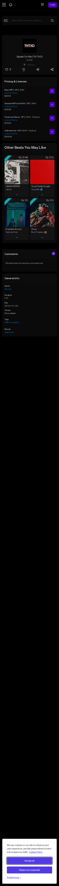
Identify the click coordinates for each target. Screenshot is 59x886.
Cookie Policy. (36, 852)
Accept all (29, 860)
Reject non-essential (29, 870)
